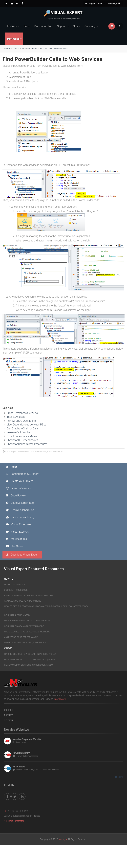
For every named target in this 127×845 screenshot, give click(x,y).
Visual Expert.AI (19, 531)
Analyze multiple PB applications (22, 601)
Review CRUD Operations (21, 420)
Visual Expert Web (21, 524)
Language (113, 3)
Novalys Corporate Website (27, 739)
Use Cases (16, 546)
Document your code (15, 590)
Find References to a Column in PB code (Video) (30, 654)
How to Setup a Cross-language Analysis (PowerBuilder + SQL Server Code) (46, 606)
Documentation (43, 26)
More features (18, 539)
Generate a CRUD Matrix (17, 615)
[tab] (22, 467)
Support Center (95, 3)
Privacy (8, 715)
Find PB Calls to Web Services (54, 48)
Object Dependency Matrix (22, 436)
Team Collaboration (22, 510)
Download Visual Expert (24, 554)
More (120, 777)
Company (90, 26)
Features (12, 26)
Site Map (9, 720)
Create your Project (21, 481)
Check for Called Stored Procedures (27, 444)
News (76, 26)
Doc (15, 48)
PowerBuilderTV (21, 753)
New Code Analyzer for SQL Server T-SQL (26, 642)
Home (7, 48)
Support (61, 26)
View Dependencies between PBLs (26, 424)
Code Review (18, 495)
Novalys (63, 839)
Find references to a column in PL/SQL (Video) (29, 659)
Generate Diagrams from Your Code (24, 626)
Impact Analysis (16, 416)
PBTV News (19, 766)
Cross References (28, 48)
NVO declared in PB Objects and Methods (27, 631)
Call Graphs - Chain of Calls (23, 428)
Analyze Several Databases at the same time (28, 595)
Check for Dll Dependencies (22, 440)
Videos (8, 648)
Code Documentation (22, 502)
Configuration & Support (24, 473)
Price (26, 26)
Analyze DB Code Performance (21, 637)
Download (13, 38)
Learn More (60, 699)
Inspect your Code (14, 584)
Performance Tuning (22, 517)
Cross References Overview (22, 413)
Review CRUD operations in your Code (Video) (29, 665)
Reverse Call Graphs (18, 432)
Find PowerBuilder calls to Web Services (27, 620)
